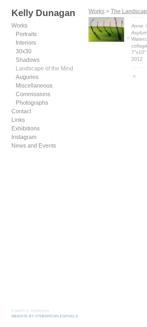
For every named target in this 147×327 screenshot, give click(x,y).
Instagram (23, 137)
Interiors (26, 43)
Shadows (28, 60)
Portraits (26, 34)
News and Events (33, 146)
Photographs (32, 103)
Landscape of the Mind (44, 68)
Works (19, 26)
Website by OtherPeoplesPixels (44, 316)
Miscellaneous (34, 86)
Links (18, 120)
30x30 (23, 51)
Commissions (33, 94)
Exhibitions (25, 128)
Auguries (27, 77)
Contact (21, 111)
